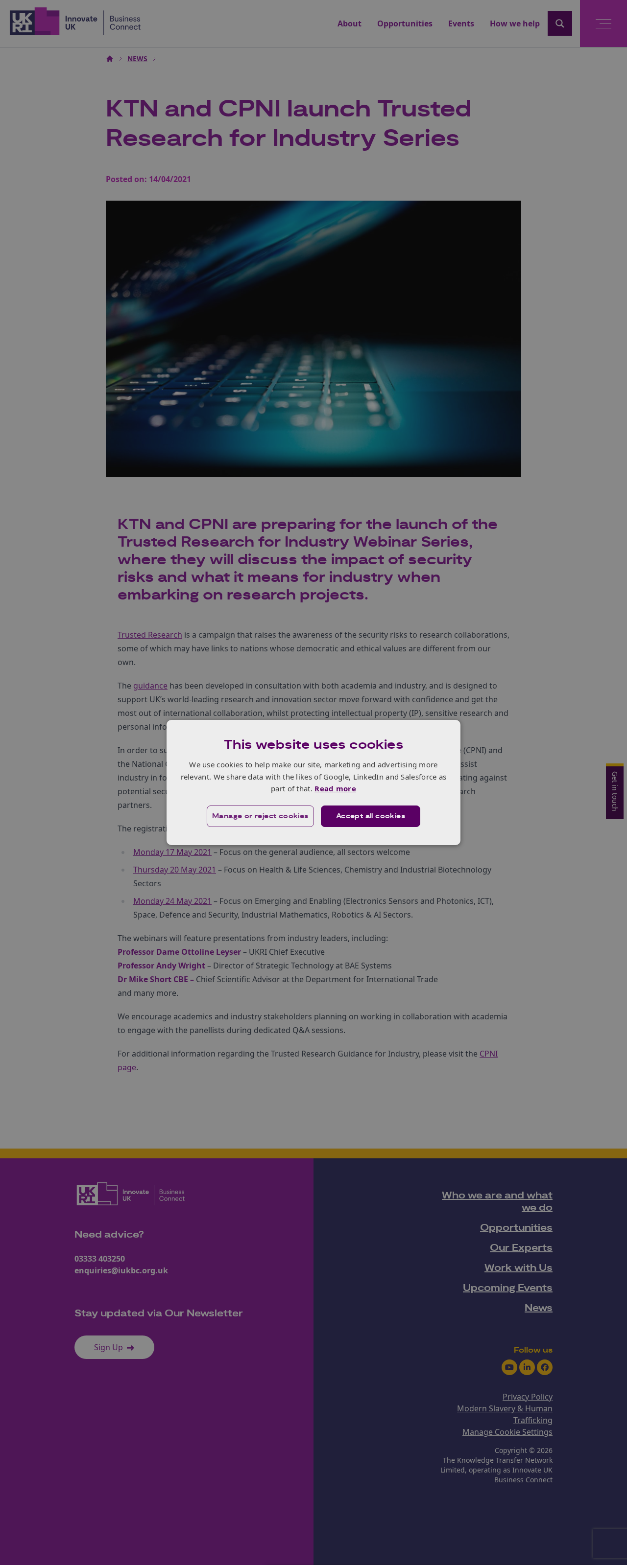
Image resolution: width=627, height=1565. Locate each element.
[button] (260, 816)
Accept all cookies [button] (370, 816)
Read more (335, 788)
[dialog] (313, 782)
